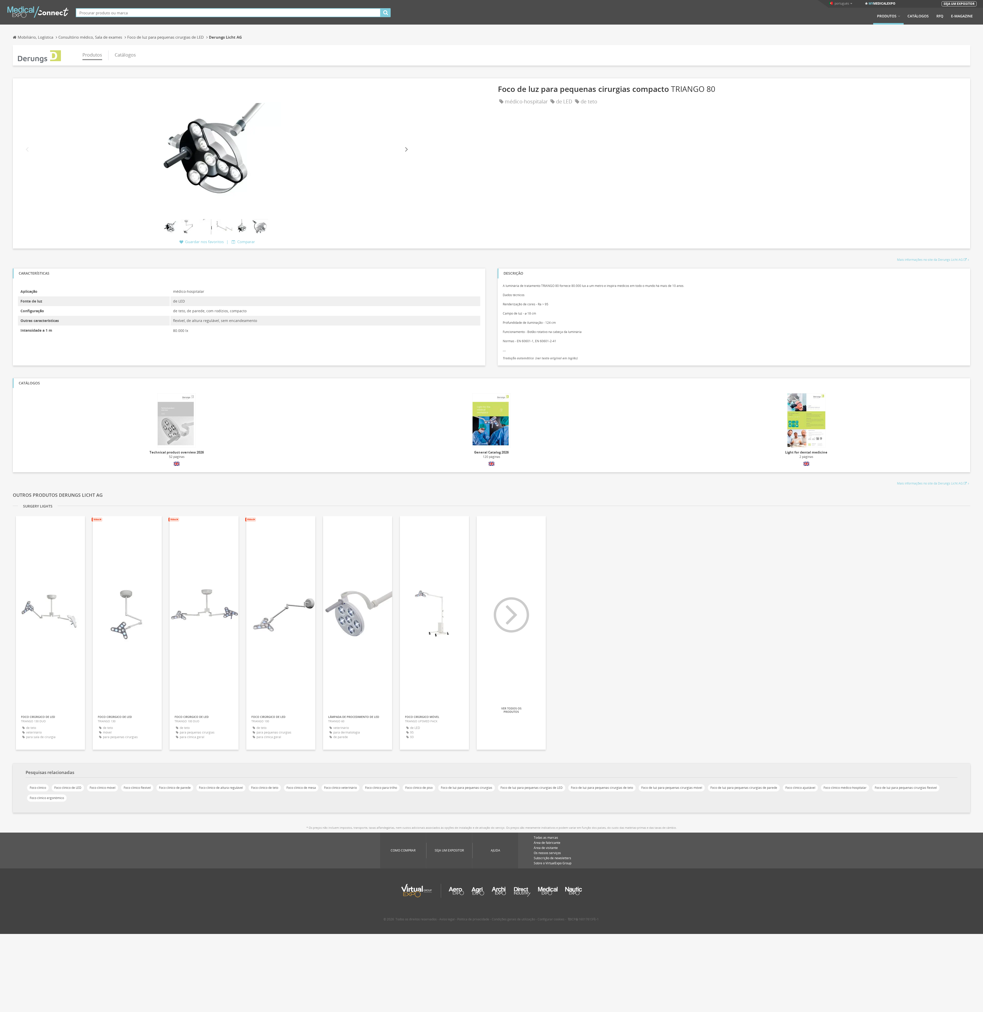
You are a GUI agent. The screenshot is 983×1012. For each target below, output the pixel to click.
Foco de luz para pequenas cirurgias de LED (531, 787)
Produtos (886, 16)
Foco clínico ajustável (800, 787)
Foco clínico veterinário (340, 787)
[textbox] (228, 12)
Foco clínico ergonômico (47, 798)
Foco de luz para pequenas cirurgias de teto (602, 787)
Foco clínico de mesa (301, 787)
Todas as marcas (546, 837)
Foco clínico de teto (264, 787)
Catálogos (918, 16)
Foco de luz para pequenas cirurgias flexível (906, 787)
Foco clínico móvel (102, 787)
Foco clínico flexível (137, 787)
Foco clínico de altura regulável (221, 787)
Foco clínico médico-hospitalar (845, 787)
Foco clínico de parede (175, 787)
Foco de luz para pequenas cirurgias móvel (671, 787)
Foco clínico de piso (419, 787)
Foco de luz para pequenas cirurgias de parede (743, 787)
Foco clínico (38, 787)
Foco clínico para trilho (381, 787)
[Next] (406, 149)
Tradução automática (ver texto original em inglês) (540, 358)
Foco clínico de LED (67, 787)
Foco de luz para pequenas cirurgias (466, 787)
